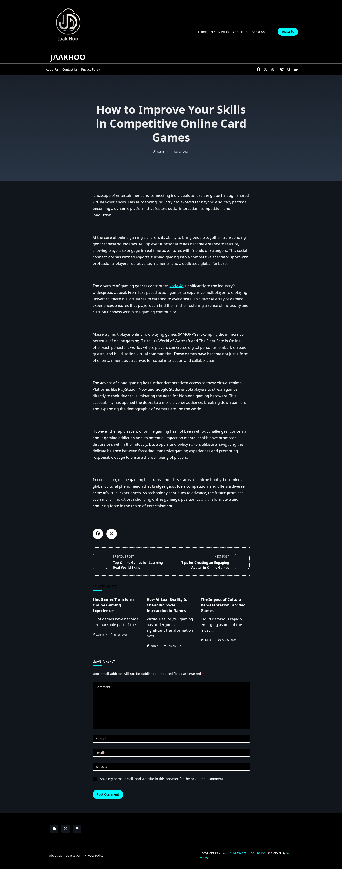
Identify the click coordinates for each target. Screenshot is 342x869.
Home (202, 32)
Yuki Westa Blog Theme (248, 853)
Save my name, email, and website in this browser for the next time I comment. (162, 779)
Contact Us (240, 32)
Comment (103, 687)
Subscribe (288, 32)
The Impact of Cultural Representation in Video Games (223, 605)
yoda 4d (177, 285)
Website (101, 766)
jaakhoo (67, 57)
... (138, 624)
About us (258, 32)
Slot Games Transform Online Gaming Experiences (113, 605)
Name (100, 738)
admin (160, 151)
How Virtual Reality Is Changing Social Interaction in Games (167, 605)
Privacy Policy (219, 32)
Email (100, 752)
